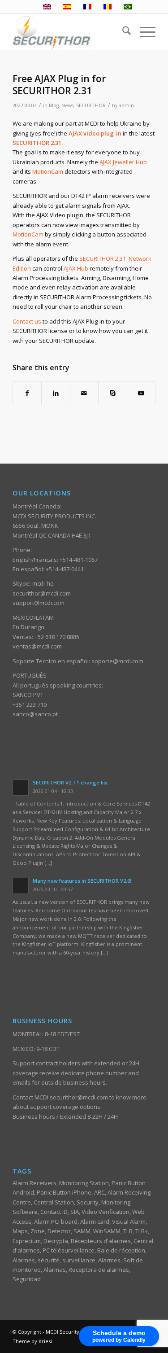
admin (126, 105)
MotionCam (47, 171)
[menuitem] (122, 32)
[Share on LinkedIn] (55, 393)
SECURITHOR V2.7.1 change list (70, 782)
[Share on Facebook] (27, 393)
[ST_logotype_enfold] (70, 32)
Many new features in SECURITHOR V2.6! (82, 880)
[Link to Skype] (112, 393)
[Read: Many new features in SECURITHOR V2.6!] (21, 886)
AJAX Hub (76, 268)
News (67, 105)
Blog (54, 105)
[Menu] (143, 32)
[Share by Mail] (84, 393)
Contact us (27, 321)
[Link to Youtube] (141, 393)
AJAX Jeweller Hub (123, 162)
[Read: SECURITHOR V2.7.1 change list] (21, 787)
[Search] (122, 32)
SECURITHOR (91, 105)
